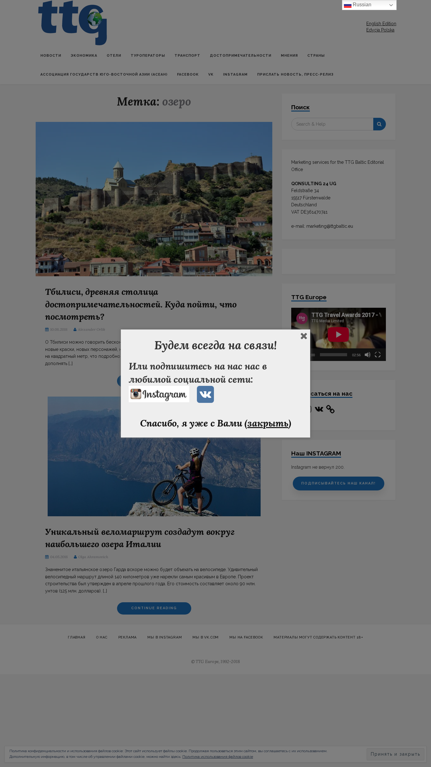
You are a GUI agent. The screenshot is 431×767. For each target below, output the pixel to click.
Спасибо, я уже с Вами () (215, 423)
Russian (361, 4)
